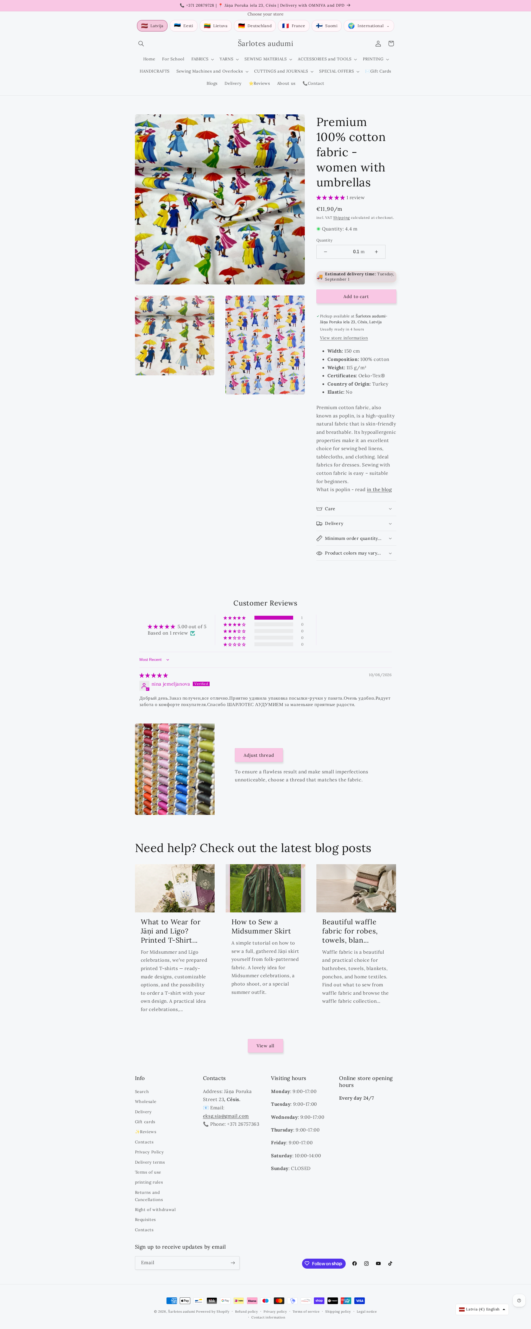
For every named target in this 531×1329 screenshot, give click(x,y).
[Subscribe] (232, 1262)
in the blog (379, 489)
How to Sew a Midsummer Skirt (261, 926)
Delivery (143, 1111)
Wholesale (146, 1101)
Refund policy (246, 1311)
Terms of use (148, 1171)
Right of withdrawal (155, 1209)
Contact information (268, 1317)
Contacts (144, 1141)
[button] (141, 43)
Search (142, 1091)
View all (265, 1045)
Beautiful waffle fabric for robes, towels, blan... (350, 930)
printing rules (149, 1182)
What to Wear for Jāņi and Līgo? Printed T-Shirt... (171, 930)
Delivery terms (150, 1161)
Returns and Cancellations (149, 1195)
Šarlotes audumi (181, 1311)
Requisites (145, 1219)
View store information (344, 338)
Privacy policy (275, 1311)
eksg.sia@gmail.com (226, 1116)
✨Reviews (146, 1131)
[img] (153, 675)
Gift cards (145, 1121)
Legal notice (367, 1311)
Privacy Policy (149, 1151)
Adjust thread (259, 755)
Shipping (341, 217)
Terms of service (306, 1311)
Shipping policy (338, 1311)
